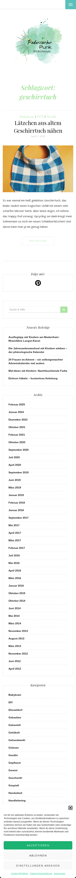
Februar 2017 (16, 547)
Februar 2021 (16, 434)
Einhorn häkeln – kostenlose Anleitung (33, 378)
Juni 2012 (14, 661)
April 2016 (14, 570)
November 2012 (18, 653)
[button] (70, 808)
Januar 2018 (16, 510)
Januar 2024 (16, 412)
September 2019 (18, 472)
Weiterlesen (38, 240)
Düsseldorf (15, 709)
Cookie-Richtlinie (19, 873)
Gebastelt (14, 725)
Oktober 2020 (16, 442)
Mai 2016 (14, 563)
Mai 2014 (14, 615)
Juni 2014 (14, 608)
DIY (40, 116)
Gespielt (13, 785)
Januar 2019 (16, 495)
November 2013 (18, 630)
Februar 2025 (16, 404)
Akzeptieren (38, 845)
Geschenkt (15, 777)
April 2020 (14, 464)
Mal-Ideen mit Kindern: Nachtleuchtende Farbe (37, 370)
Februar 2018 (16, 502)
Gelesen (13, 747)
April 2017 (14, 532)
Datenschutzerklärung (41, 873)
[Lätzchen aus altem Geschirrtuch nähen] (38, 168)
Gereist (13, 770)
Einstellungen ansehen (38, 865)
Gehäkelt (14, 732)
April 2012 (14, 668)
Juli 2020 (14, 457)
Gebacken (14, 717)
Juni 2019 (14, 479)
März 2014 (14, 623)
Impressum (59, 873)
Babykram (27, 116)
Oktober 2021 (16, 427)
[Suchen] (64, 310)
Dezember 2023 (17, 419)
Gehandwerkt (16, 740)
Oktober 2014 (16, 600)
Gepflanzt (14, 762)
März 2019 (14, 487)
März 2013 (14, 646)
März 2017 (14, 540)
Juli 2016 (14, 555)
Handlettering (17, 800)
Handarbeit (15, 792)
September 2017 (18, 517)
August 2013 (16, 638)
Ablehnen (38, 855)
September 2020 (18, 449)
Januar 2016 (16, 585)
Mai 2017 (14, 525)
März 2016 (14, 578)
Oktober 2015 (16, 593)
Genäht (51, 116)
